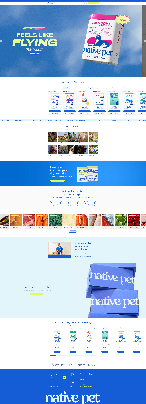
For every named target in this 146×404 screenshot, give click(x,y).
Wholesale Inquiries (92, 374)
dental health (51, 155)
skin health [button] (78, 88)
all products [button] (65, 88)
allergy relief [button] (90, 88)
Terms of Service (52, 386)
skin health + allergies (76, 328)
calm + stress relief (109, 328)
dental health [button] (121, 88)
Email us (90, 373)
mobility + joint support (84, 328)
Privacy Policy (58, 386)
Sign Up (64, 377)
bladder (126, 328)
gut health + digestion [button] (72, 88)
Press (71, 386)
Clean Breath (114, 106)
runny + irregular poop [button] (97, 88)
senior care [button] (126, 88)
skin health (60, 142)
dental (122, 328)
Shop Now (73, 231)
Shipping (81, 375)
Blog (71, 385)
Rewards (81, 373)
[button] (86, 3)
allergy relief (81, 142)
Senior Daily (99, 106)
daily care (70, 155)
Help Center (81, 374)
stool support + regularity (93, 328)
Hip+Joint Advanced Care (69, 106)
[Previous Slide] (1, 41)
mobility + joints (71, 142)
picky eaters (81, 155)
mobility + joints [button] (84, 88)
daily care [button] (115, 88)
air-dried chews (72, 374)
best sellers (72, 373)
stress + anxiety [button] (110, 88)
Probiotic (129, 106)
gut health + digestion (52, 142)
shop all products (92, 155)
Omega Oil (84, 106)
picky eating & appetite (102, 328)
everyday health (116, 328)
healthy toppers (72, 375)
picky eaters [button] (104, 88)
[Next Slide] (145, 41)
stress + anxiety (61, 155)
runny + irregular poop (92, 142)
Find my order (82, 378)
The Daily (55, 106)
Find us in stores (82, 379)
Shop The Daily (57, 180)
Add (55, 111)
